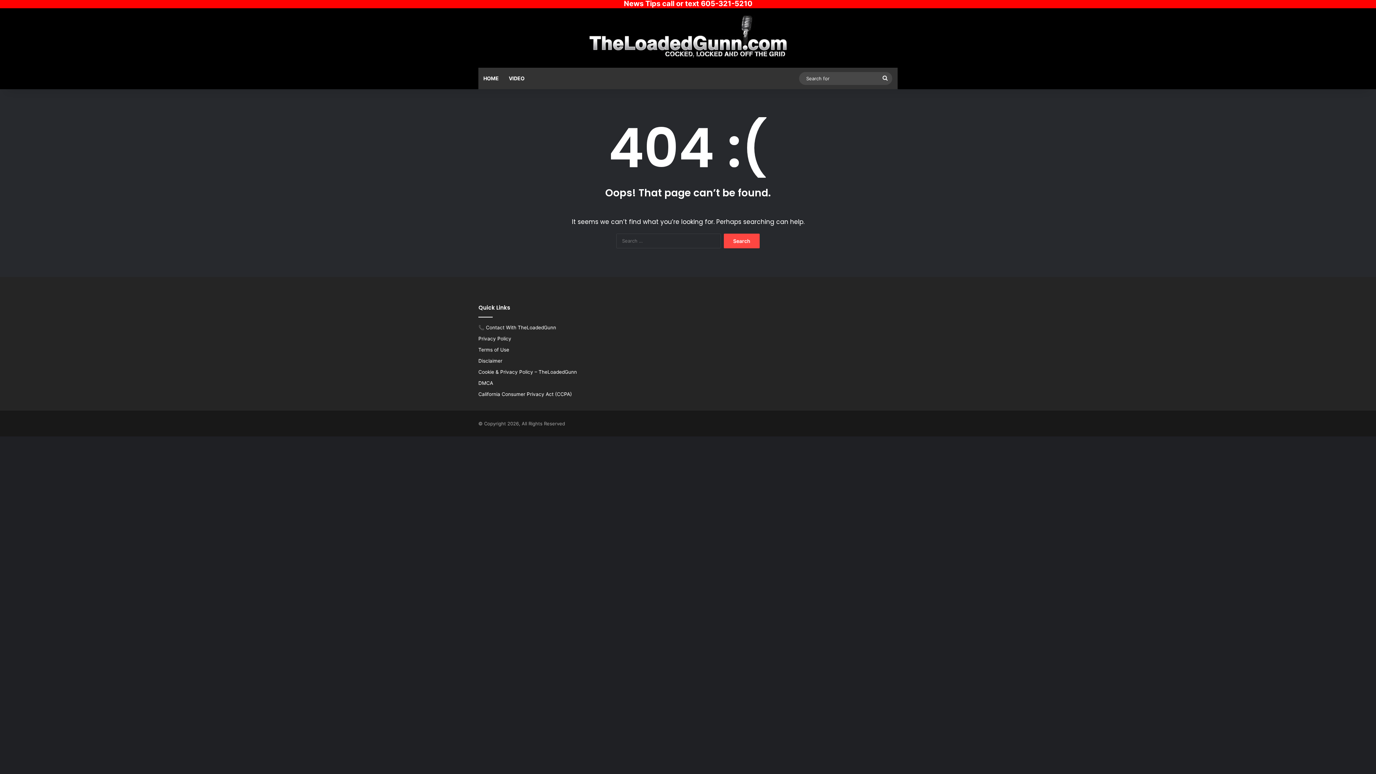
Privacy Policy (494, 338)
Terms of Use (493, 350)
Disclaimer (490, 361)
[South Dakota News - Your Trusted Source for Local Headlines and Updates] (688, 36)
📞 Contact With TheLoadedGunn (517, 327)
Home (491, 78)
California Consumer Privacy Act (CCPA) (525, 394)
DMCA (485, 383)
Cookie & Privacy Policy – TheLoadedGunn (527, 372)
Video (517, 78)
